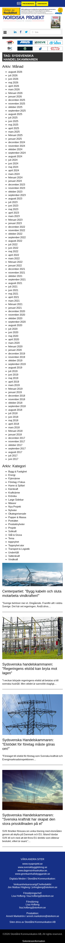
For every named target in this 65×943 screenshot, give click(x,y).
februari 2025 (15, 135)
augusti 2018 (15, 410)
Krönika (12, 496)
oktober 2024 (15, 149)
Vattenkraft (14, 556)
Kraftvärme (14, 492)
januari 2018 (15, 434)
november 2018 (16, 399)
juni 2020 (13, 332)
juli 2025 (13, 117)
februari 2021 (15, 304)
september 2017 (17, 448)
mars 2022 (14, 258)
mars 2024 (14, 174)
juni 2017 (13, 459)
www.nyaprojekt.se (32, 863)
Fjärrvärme (14, 478)
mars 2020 (14, 343)
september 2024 (17, 153)
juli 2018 (13, 413)
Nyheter (12, 510)
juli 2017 (13, 455)
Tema (11, 538)
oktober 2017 (15, 445)
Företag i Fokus (16, 482)
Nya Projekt (14, 506)
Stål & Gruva (15, 535)
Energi (11, 475)
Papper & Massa (17, 517)
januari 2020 (15, 350)
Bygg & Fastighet (17, 471)
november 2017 (16, 441)
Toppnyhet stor (16, 545)
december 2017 (16, 438)
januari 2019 (15, 392)
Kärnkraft (13, 489)
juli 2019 (13, 371)
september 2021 (17, 279)
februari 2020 (15, 346)
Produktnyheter (16, 524)
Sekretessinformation (33, 941)
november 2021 (16, 272)
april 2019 (13, 381)
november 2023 (16, 188)
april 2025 (13, 128)
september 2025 (17, 110)
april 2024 (13, 170)
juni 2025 (13, 121)
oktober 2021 (15, 276)
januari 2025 (15, 139)
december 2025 (16, 100)
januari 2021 (15, 308)
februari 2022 (15, 262)
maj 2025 (13, 124)
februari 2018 (15, 431)
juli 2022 (13, 244)
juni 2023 (13, 205)
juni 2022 (13, 248)
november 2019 (16, 357)
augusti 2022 (15, 241)
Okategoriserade (17, 513)
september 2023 (17, 195)
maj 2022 (13, 251)
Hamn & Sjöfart (16, 485)
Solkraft (12, 531)
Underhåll (13, 552)
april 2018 (13, 424)
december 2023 (16, 184)
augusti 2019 (15, 367)
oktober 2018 (15, 403)
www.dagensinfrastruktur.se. (33, 870)
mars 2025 (14, 131)
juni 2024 (13, 163)
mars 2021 (14, 300)
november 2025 (16, 103)
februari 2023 (15, 220)
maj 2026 (13, 82)
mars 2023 (14, 216)
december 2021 (16, 269)
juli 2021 (13, 286)
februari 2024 (15, 177)
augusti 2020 (15, 325)
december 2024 (16, 142)
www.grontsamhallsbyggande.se (32, 874)
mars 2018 (14, 427)
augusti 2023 (15, 198)
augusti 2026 (15, 72)
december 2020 (16, 311)
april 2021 (13, 297)
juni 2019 (13, 374)
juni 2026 (13, 79)
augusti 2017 (15, 452)
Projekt (12, 528)
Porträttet (13, 521)
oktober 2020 (15, 318)
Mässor (12, 503)
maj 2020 (13, 336)
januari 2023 (15, 223)
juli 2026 (13, 75)
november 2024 (16, 146)
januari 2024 (15, 181)
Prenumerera (28, 4)
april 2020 (13, 339)
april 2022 (13, 255)
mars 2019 (14, 385)
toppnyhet (13, 542)
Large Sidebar (16, 499)
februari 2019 (15, 389)
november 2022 (16, 230)
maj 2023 (13, 209)
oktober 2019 (15, 360)
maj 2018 (13, 420)
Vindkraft (13, 559)
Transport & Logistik (19, 549)
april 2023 (13, 212)
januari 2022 (15, 265)
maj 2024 (13, 167)
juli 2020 (13, 329)
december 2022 (16, 227)
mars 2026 (14, 89)
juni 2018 (13, 417)
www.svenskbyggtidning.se (32, 867)
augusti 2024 (15, 156)
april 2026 (13, 86)
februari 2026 (15, 93)
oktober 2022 (15, 234)
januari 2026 (15, 96)
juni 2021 (13, 290)
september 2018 (17, 406)
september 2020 (17, 322)
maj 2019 (13, 378)
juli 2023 (13, 202)
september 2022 (17, 237)
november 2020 (16, 314)
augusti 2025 (15, 114)
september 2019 (17, 364)
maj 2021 (13, 293)
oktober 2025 (15, 107)
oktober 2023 (15, 191)
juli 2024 (13, 160)
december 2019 (16, 353)
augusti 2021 (15, 283)
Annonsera (42, 4)
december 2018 (16, 395)
